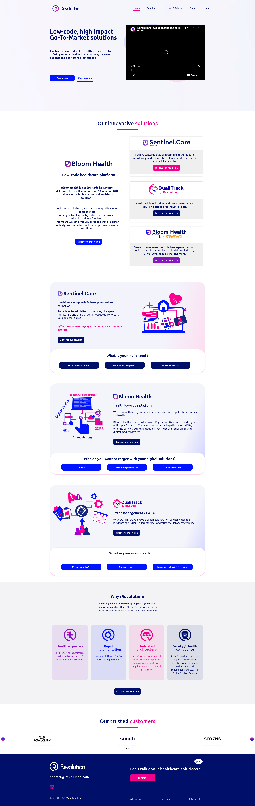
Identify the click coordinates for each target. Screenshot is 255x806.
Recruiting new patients (79, 365)
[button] (3, 739)
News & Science (174, 8)
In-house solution (173, 467)
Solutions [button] (151, 8)
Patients (81, 467)
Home (137, 8)
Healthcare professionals (127, 467)
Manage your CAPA (81, 567)
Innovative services (171, 365)
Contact (193, 8)
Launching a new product (125, 365)
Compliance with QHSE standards (172, 567)
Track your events (127, 567)
